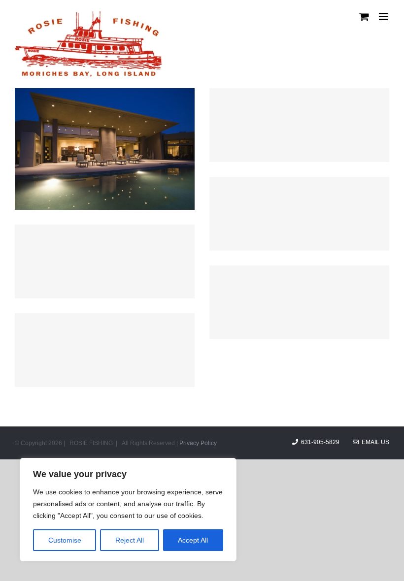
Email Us (374, 442)
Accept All (193, 540)
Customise (64, 540)
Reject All (129, 540)
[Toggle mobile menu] (384, 16)
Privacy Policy (198, 443)
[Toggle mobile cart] (364, 16)
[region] (128, 509)
